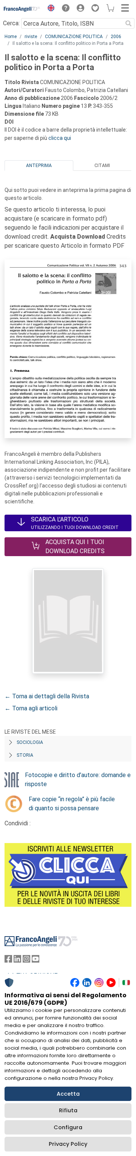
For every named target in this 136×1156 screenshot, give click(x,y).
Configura (68, 1127)
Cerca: (11, 23)
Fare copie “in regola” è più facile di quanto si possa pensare (72, 804)
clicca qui (59, 138)
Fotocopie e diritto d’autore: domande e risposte (78, 779)
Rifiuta (68, 1110)
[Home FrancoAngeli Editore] (22, 9)
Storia (25, 755)
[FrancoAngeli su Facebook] (8, 960)
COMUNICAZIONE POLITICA (74, 36)
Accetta (68, 1094)
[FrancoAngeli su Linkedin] (17, 960)
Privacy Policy (68, 1144)
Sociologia (30, 742)
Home (11, 36)
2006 (116, 36)
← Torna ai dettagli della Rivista (47, 696)
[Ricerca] (128, 23)
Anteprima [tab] (39, 165)
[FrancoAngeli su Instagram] (26, 960)
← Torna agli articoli (31, 708)
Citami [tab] (102, 165)
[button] (49, 9)
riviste (31, 36)
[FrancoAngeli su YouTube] (35, 960)
